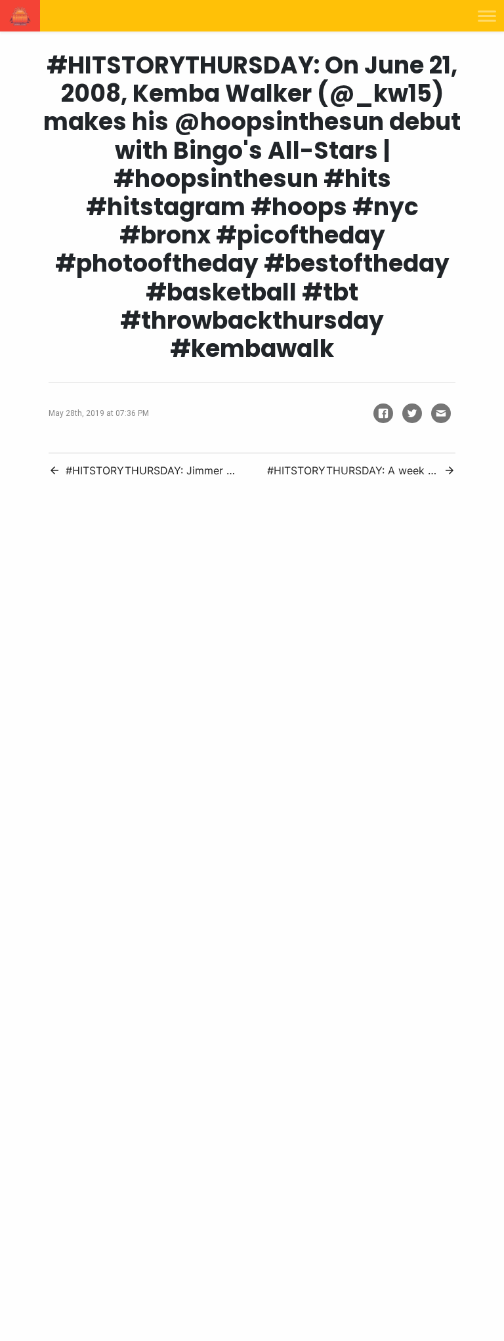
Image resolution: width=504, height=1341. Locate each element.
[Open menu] (487, 16)
